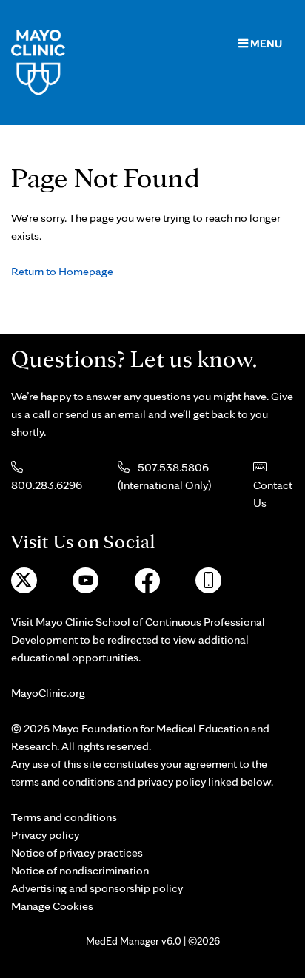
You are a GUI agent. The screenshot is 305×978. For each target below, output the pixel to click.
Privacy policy (45, 835)
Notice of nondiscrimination (80, 870)
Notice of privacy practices (77, 853)
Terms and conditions (64, 817)
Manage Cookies (52, 906)
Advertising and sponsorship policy (97, 888)
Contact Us (272, 494)
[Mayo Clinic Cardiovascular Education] (38, 61)
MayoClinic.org (48, 693)
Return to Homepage (62, 271)
